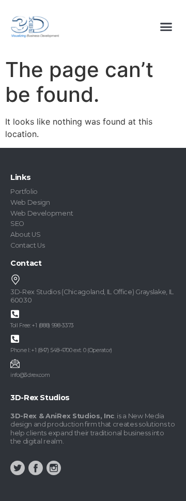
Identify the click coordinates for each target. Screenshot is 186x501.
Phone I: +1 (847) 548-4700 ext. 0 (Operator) (61, 350)
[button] (166, 27)
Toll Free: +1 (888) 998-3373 (42, 325)
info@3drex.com (30, 375)
